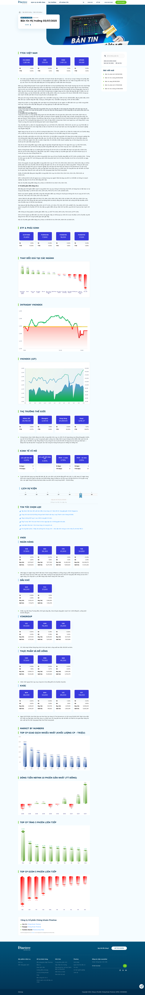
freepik (33, 932)
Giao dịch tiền (41, 967)
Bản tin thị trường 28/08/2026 (114, 77)
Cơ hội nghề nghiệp (79, 970)
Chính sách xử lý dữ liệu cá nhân (44, 981)
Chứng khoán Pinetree (34, 924)
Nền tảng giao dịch (23, 965)
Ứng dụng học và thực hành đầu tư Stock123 (63, 968)
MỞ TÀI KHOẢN (119, 948)
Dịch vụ (20, 962)
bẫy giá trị (118, 63)
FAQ (38, 975)
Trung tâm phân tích (61, 962)
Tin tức (76, 967)
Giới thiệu (76, 962)
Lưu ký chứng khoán (43, 972)
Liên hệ (76, 972)
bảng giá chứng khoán (110, 61)
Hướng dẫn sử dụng (42, 970)
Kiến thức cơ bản (60, 971)
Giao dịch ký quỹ (60, 974)
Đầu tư (39, 965)
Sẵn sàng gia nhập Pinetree (45, 962)
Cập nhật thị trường (27, 12)
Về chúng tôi (63, 2)
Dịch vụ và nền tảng (38, 2)
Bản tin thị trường (37, 12)
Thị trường (52, 2)
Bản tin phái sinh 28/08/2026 (113, 74)
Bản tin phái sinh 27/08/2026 (113, 85)
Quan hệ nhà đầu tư (79, 965)
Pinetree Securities (38, 929)
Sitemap (20, 992)
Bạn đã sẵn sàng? (103, 948)
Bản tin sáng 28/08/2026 (112, 81)
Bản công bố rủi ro (42, 977)
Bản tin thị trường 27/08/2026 (114, 88)
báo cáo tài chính (109, 63)
